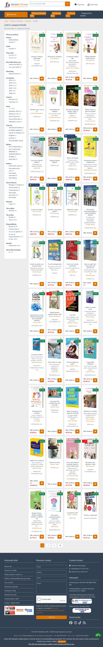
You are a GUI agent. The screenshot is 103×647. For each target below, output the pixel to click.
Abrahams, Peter (15, 111)
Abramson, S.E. (15, 114)
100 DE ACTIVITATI (16, 127)
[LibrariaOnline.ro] (16, 5)
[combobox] (47, 4)
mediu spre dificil (15, 64)
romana (12, 48)
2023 (12, 85)
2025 (12, 80)
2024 (12, 83)
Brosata (13, 99)
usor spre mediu (15, 67)
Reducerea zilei (15, 73)
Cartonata (13, 102)
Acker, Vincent (14, 116)
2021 (12, 91)
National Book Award (13, 41)
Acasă (6, 21)
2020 (12, 93)
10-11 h (12, 58)
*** (12, 108)
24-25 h (12, 55)
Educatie (28, 21)
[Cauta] (67, 4)
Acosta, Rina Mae (15, 119)
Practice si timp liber (17, 21)
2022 (12, 88)
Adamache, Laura (15, 121)
